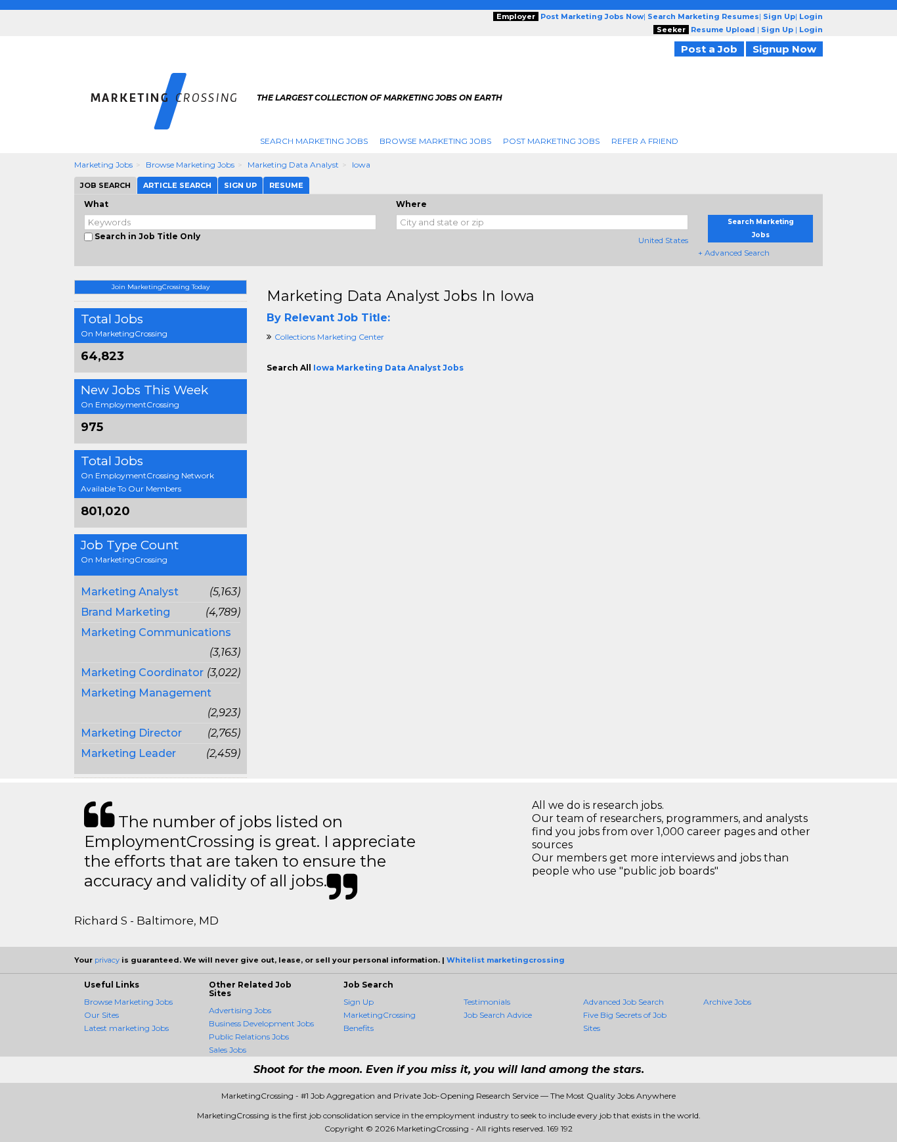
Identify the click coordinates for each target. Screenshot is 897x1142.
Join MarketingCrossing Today (160, 287)
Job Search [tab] (105, 185)
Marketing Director (131, 733)
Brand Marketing (125, 612)
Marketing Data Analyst (293, 165)
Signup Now (784, 49)
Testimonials (487, 1002)
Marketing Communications (156, 632)
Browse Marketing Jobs (435, 141)
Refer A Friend (644, 141)
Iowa (361, 165)
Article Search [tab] (177, 185)
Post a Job (709, 49)
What (96, 204)
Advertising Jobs (240, 1010)
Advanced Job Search (623, 1002)
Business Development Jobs (261, 1023)
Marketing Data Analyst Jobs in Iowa (401, 296)
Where (411, 204)
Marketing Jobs (103, 165)
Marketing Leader (128, 753)
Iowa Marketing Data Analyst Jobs (388, 368)
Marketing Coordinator (142, 672)
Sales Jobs (227, 1050)
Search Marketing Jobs (314, 141)
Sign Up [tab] (240, 185)
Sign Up (358, 1002)
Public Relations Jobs (249, 1036)
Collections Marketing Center (329, 337)
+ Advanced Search (734, 253)
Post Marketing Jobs (551, 141)
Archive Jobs (727, 1002)
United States (663, 240)
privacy (107, 960)
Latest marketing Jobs (126, 1028)
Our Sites (101, 1015)
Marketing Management (146, 693)
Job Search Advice (498, 1015)
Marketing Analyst (130, 591)
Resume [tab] (286, 185)
